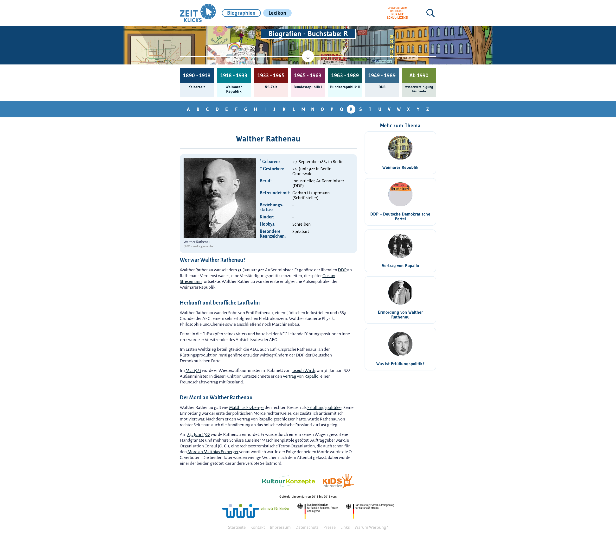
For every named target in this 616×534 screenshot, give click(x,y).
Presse (329, 527)
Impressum (280, 527)
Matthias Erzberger (246, 407)
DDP (342, 269)
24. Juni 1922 (198, 434)
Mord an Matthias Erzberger (212, 451)
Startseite (237, 527)
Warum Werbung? (371, 527)
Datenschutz (307, 527)
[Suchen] (430, 13)
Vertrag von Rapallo (300, 376)
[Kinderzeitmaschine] (243, 31)
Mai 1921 (193, 370)
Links (345, 527)
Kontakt (257, 527)
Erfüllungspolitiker (324, 407)
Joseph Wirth (303, 370)
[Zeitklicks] (198, 13)
